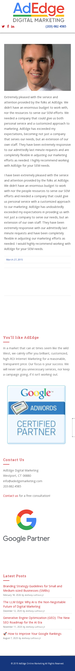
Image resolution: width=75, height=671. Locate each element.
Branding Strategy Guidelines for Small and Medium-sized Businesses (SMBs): (32, 588)
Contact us (10, 496)
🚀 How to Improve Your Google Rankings (32, 634)
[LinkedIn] (13, 26)
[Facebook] (8, 26)
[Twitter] (3, 26)
